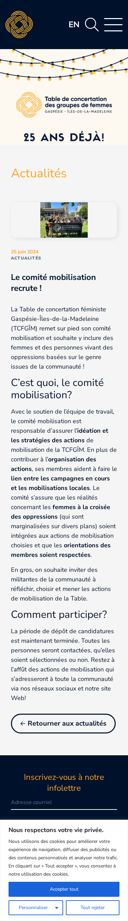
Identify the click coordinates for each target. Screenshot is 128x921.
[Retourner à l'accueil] (19, 24)
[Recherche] (92, 24)
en (74, 24)
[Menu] (113, 24)
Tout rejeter (93, 907)
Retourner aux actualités (67, 723)
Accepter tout (64, 889)
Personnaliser (33, 907)
